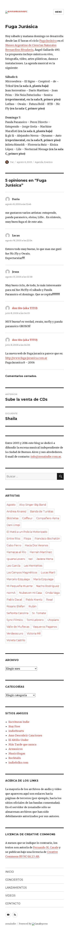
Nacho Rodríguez (47, 586)
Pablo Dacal (14, 599)
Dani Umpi (13, 525)
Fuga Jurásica (48, 40)
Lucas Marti (48, 572)
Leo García (13, 565)
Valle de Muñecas (18, 626)
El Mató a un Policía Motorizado (27, 531)
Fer (12, 162)
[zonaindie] (16, 11)
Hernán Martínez (41, 552)
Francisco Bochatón (47, 538)
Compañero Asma (47, 518)
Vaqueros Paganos (45, 626)
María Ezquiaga (43, 579)
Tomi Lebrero (35, 619)
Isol (30, 558)
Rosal (49, 599)
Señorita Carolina (17, 613)
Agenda (39, 162)
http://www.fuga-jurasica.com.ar (26, 358)
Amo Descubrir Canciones (25, 735)
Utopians (53, 619)
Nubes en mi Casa (30, 592)
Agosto (11, 504)
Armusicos (16, 749)
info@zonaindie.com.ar (45, 456)
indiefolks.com (18, 762)
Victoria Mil (34, 633)
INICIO (9, 871)
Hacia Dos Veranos (36, 545)
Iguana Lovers (16, 558)
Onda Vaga (52, 592)
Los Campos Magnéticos (22, 572)
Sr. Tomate (39, 613)
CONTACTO (12, 903)
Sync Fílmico (15, 619)
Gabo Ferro (14, 545)
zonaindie (10, 923)
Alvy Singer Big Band (32, 504)
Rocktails (15, 758)
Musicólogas (17, 753)
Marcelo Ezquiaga (18, 579)
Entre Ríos (13, 538)
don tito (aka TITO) (24, 308)
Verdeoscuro (15, 633)
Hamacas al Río (16, 552)
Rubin (32, 606)
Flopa (27, 538)
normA (11, 592)
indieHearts (16, 730)
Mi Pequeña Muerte (20, 586)
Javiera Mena (44, 558)
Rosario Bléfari (16, 606)
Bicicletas (12, 518)
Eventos (48, 162)
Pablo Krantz (34, 599)
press (41, 923)
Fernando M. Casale (45, 847)
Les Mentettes (33, 565)
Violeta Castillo (16, 640)
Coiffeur (27, 518)
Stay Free (14, 726)
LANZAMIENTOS (16, 887)
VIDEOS (10, 895)
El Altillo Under (19, 740)
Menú (58, 11)
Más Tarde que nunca (22, 744)
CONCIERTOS (14, 879)
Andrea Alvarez (16, 511)
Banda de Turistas (41, 511)
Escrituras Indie (19, 721)
